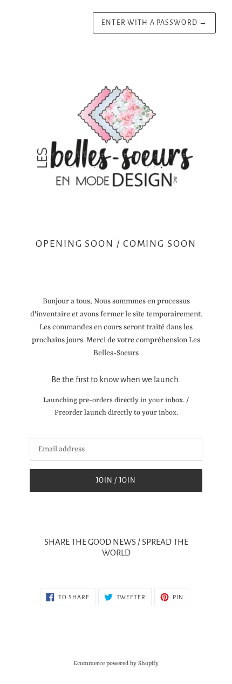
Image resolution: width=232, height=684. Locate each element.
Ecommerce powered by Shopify (116, 663)
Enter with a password (154, 22)
